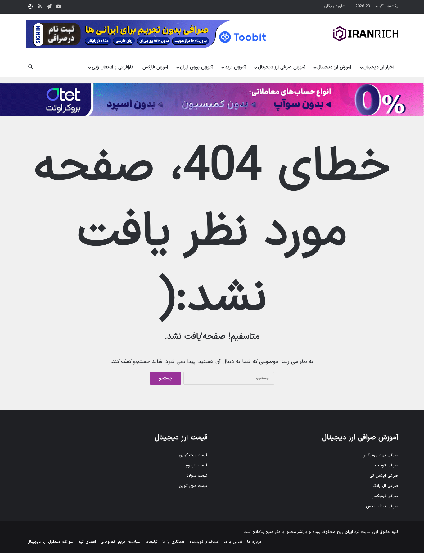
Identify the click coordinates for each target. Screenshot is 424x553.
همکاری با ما (173, 542)
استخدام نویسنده (204, 542)
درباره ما (254, 542)
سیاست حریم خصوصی (121, 542)
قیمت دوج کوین (193, 486)
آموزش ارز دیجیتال (334, 67)
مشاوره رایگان (336, 6)
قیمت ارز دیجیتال (181, 437)
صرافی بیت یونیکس (380, 455)
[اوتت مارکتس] (212, 100)
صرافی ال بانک (385, 486)
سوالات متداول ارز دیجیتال (50, 542)
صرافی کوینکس (385, 496)
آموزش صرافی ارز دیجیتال (281, 67)
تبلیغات (151, 542)
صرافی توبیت (386, 465)
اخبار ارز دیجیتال (378, 67)
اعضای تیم (87, 542)
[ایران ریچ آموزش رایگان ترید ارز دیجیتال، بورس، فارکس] (365, 33)
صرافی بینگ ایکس (382, 506)
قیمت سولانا (196, 476)
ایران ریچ (345, 532)
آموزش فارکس (155, 67)
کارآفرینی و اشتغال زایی (112, 67)
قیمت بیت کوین (193, 455)
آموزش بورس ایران (196, 67)
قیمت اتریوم (196, 465)
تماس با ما (233, 542)
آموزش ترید (235, 67)
